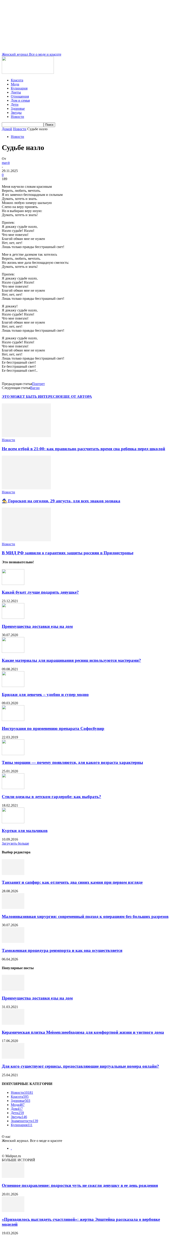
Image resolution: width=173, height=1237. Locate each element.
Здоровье (18, 108)
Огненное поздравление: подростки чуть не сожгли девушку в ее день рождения (80, 1185)
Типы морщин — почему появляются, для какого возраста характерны (72, 762)
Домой (7, 129)
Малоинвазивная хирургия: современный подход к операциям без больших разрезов (85, 916)
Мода (15, 84)
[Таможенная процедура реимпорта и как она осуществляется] (13, 942)
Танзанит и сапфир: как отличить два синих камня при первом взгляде (72, 882)
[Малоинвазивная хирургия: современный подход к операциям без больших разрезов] (13, 908)
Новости (17, 117)
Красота (17, 80)
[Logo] (28, 72)
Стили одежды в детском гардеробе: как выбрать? (51, 796)
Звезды (16, 112)
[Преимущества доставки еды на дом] (13, 618)
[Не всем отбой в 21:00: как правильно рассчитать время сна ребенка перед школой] (26, 436)
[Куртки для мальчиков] (13, 822)
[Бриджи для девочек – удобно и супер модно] (13, 686)
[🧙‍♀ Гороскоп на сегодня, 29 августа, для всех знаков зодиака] (26, 488)
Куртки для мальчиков (25, 830)
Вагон (35, 388)
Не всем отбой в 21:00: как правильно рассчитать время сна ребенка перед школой (83, 448)
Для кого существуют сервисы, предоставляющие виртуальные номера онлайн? (80, 1066)
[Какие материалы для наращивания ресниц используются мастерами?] (13, 651)
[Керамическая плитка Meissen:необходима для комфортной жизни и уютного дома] (13, 1023)
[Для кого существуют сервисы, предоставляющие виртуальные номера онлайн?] (13, 1057)
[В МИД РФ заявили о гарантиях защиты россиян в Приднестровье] (26, 540)
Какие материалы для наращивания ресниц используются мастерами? (71, 660)
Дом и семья (20, 100)
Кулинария (19, 88)
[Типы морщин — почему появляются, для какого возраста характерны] (13, 754)
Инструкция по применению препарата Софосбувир (53, 728)
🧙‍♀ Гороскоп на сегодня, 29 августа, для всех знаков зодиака (61, 501)
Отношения (20, 96)
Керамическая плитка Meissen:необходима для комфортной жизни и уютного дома (83, 1032)
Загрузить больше (15, 843)
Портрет (38, 384)
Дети (14, 104)
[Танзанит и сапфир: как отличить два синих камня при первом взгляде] (13, 874)
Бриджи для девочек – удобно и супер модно (45, 694)
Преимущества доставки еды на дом (37, 626)
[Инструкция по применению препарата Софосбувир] (13, 720)
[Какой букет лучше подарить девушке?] (13, 584)
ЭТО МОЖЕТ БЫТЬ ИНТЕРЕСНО (31, 396)
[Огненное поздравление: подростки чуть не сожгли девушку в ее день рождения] (13, 1177)
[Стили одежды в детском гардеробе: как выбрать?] (13, 788)
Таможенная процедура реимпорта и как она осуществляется (62, 950)
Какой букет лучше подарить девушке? (40, 592)
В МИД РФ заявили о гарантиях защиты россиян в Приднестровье (67, 552)
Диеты (16, 92)
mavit (6, 163)
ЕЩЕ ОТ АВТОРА (76, 396)
